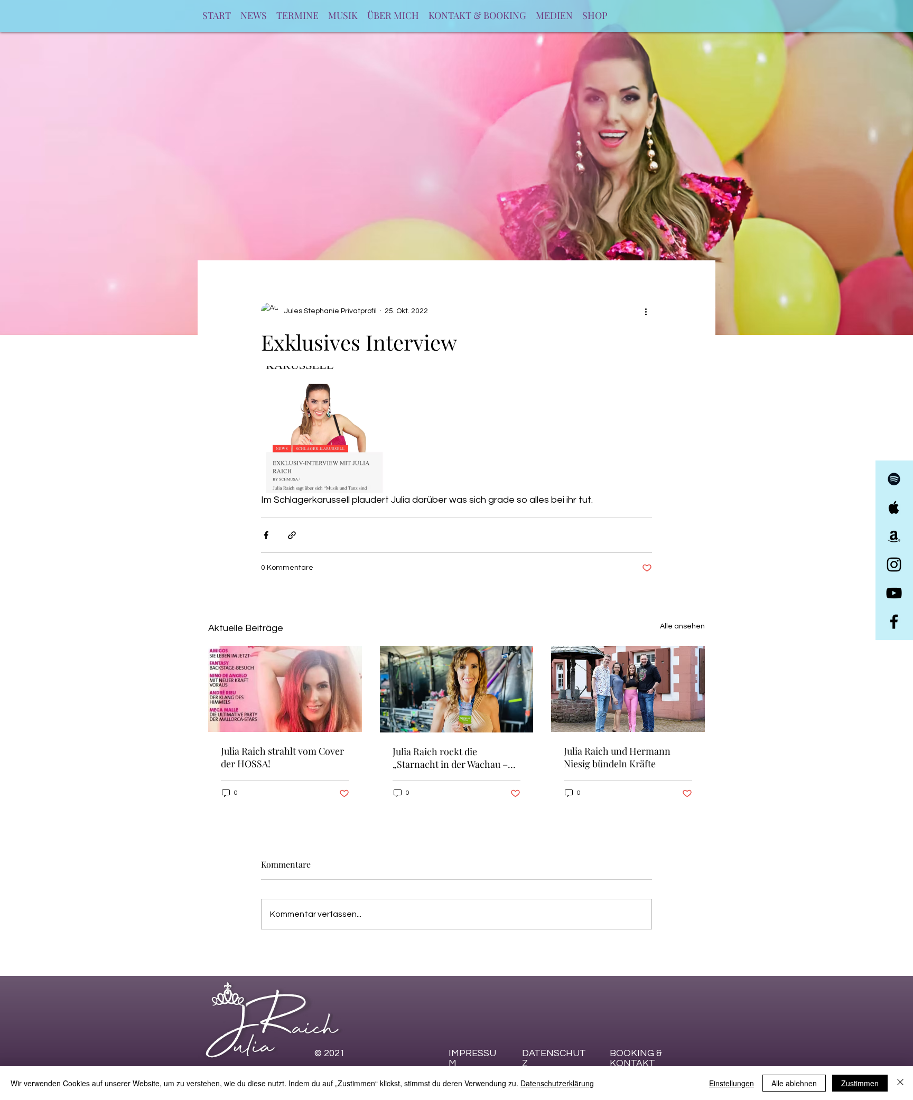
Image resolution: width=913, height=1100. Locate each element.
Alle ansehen (682, 626)
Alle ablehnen (794, 1083)
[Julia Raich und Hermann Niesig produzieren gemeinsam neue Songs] (628, 689)
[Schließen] (900, 1083)
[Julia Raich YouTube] (893, 593)
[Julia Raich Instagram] (893, 564)
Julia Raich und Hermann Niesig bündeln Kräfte (617, 757)
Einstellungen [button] (731, 1083)
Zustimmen (860, 1083)
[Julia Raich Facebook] (893, 621)
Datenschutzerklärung (557, 1083)
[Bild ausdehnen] (324, 429)
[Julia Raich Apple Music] (893, 507)
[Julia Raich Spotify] (893, 478)
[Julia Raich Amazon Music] (893, 536)
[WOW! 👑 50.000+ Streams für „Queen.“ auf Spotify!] (285, 689)
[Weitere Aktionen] (645, 311)
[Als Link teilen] (292, 535)
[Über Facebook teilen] (266, 535)
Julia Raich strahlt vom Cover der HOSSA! (282, 757)
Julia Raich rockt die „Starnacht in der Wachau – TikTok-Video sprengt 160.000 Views (450, 757)
